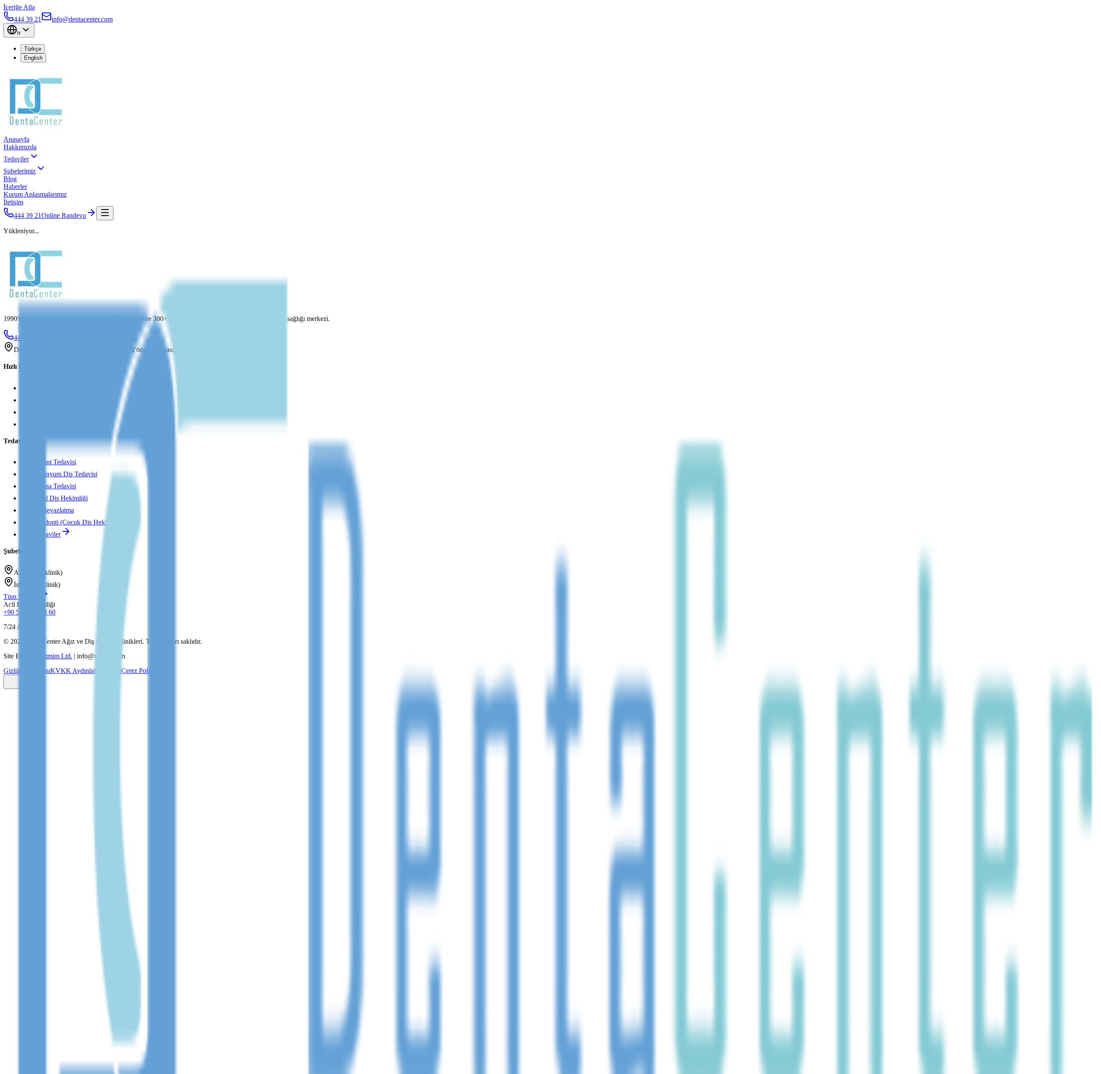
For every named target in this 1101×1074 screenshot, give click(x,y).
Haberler (15, 186)
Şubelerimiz (19, 171)
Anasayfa (16, 139)
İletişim (13, 202)
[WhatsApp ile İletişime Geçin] (12, 682)
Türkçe (32, 49)
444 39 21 (27, 215)
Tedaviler (16, 159)
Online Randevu (63, 215)
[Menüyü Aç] (105, 213)
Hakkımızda (20, 147)
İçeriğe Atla (19, 7)
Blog (10, 178)
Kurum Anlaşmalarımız (35, 194)
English (33, 58)
